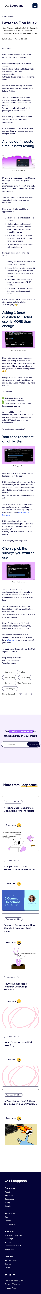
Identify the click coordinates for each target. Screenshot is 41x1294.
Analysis (8, 1242)
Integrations (9, 1249)
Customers (9, 1199)
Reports (8, 1221)
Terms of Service (12, 1284)
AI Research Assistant (13, 1235)
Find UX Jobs (10, 1224)
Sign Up (8, 1264)
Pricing (7, 1203)
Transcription (10, 1239)
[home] (13, 5)
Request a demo (11, 1260)
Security (8, 1206)
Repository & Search (13, 1246)
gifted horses (12, 640)
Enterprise (9, 1195)
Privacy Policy (11, 1288)
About (7, 1192)
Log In (7, 1267)
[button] (35, 5)
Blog (6, 1217)
